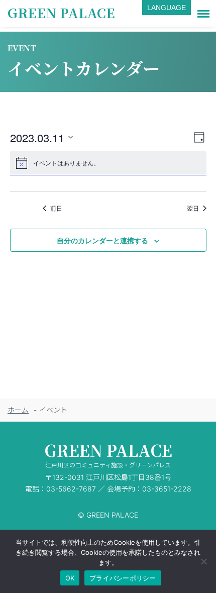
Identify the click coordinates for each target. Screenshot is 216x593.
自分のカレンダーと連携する (102, 240)
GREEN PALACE (61, 12)
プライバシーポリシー (122, 578)
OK (70, 578)
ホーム (18, 410)
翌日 (193, 208)
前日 (56, 208)
